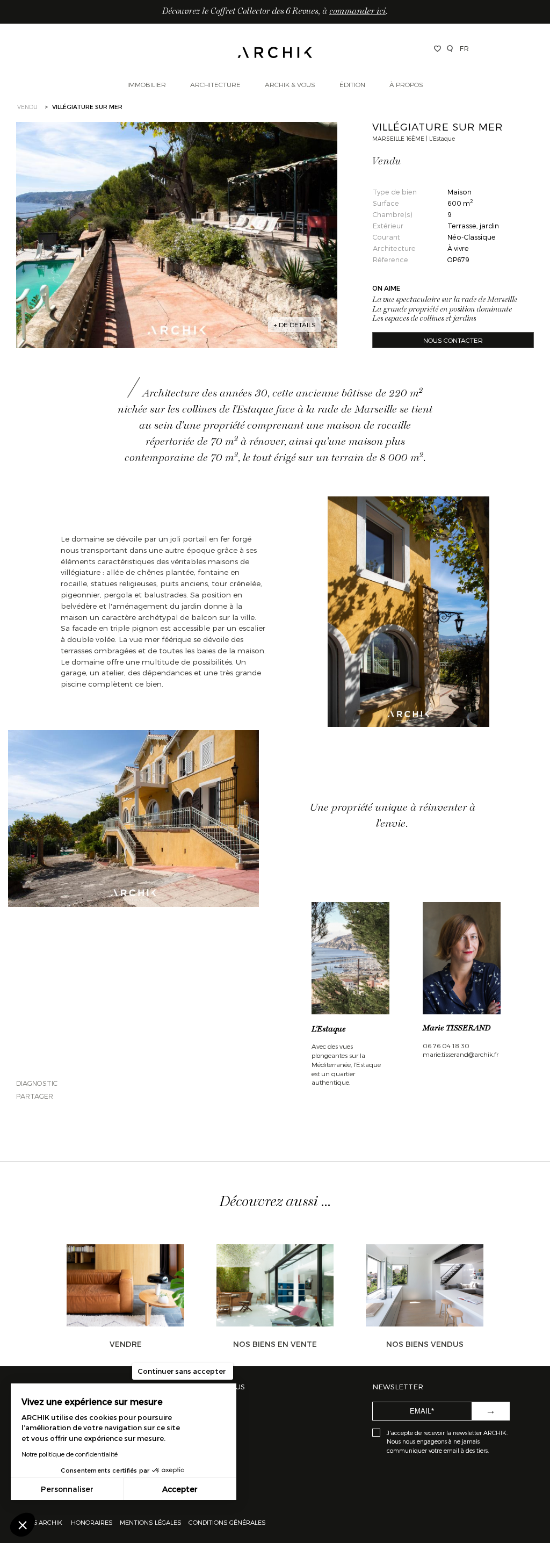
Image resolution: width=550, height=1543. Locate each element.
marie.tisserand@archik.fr (460, 1054)
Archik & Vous (290, 84)
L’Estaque (329, 1029)
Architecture (215, 84)
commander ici (357, 12)
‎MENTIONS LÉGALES (151, 1522)
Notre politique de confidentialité (69, 1454)
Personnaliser (67, 1489)
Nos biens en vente (275, 1344)
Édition (352, 84)
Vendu (27, 106)
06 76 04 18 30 (446, 1045)
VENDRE (126, 1344)
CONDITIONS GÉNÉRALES (226, 1522)
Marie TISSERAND (457, 1028)
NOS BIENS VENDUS (425, 1344)
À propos (406, 84)
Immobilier (146, 84)
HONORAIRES (92, 1522)
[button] (22, 1525)
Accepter (180, 1489)
